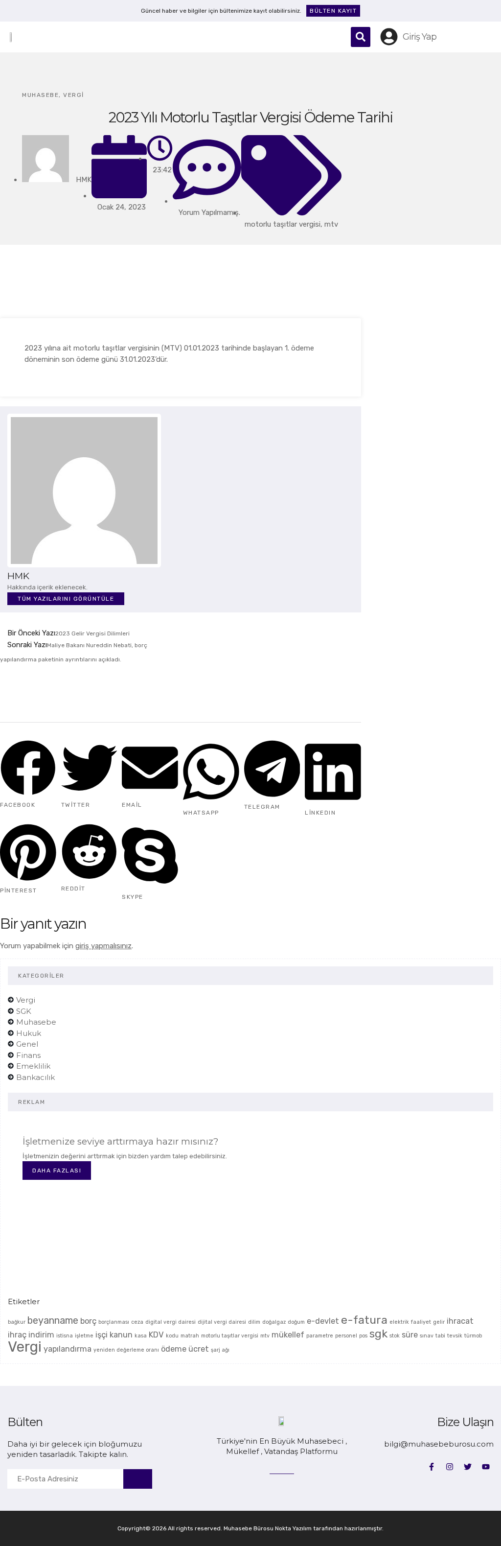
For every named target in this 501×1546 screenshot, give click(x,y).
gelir (439, 1322)
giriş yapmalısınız (103, 945)
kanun (121, 1334)
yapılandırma (67, 1349)
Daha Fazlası (56, 1170)
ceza (137, 1322)
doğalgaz (274, 1322)
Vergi (73, 95)
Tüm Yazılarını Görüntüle (66, 598)
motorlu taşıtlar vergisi (282, 224)
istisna (64, 1336)
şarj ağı (220, 1350)
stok (394, 1336)
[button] (323, 36)
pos (363, 1336)
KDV (156, 1334)
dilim (254, 1322)
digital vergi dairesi (170, 1322)
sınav (426, 1336)
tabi (440, 1336)
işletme (84, 1336)
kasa (141, 1336)
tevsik (454, 1336)
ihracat (460, 1321)
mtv (331, 224)
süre (410, 1334)
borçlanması (113, 1322)
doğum (296, 1322)
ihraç (17, 1334)
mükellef (288, 1334)
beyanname (52, 1320)
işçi (101, 1334)
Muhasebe (40, 95)
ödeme (173, 1349)
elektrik (399, 1322)
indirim (41, 1334)
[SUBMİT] (137, 1479)
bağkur (16, 1322)
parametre (319, 1336)
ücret (198, 1349)
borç (88, 1321)
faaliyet (421, 1322)
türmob (473, 1336)
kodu (172, 1336)
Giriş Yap (419, 36)
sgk (378, 1333)
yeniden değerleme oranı (126, 1350)
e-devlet (323, 1321)
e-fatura (364, 1320)
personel (346, 1336)
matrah (190, 1336)
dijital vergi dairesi (222, 1322)
